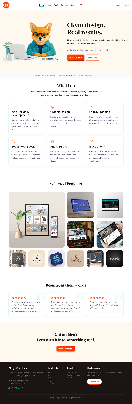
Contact (117, 5)
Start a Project (76, 57)
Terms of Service (73, 375)
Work (56, 5)
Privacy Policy (72, 372)
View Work (92, 57)
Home (41, 5)
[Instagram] (9, 388)
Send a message (65, 348)
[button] (37, 220)
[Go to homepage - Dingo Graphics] (6, 5)
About (49, 5)
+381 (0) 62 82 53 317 (18, 383)
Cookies (70, 378)
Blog (72, 5)
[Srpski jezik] (81, 5)
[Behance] (19, 388)
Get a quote (94, 382)
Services (64, 5)
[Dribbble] (22, 388)
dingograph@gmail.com (19, 381)
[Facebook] (12, 388)
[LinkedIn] (16, 388)
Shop (126, 5)
